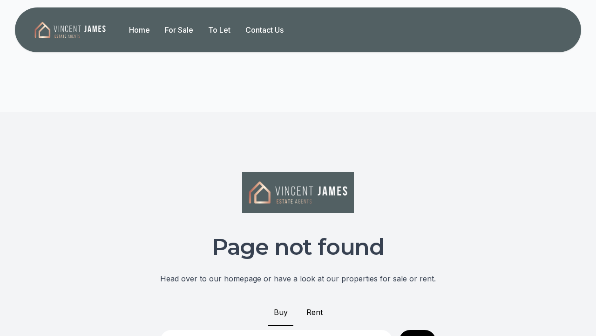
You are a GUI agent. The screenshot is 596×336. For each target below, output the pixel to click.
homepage (242, 278)
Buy (281, 312)
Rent (314, 312)
